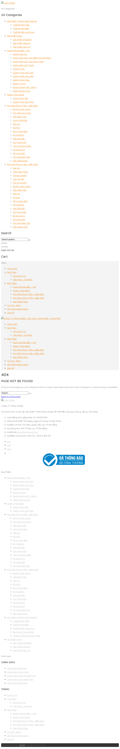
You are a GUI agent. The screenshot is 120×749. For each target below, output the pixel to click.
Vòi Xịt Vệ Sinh (19, 182)
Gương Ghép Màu (21, 80)
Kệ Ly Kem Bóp (20, 131)
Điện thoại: (14, 435)
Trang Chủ (12, 268)
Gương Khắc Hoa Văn (23, 76)
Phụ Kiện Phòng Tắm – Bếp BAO (28, 294)
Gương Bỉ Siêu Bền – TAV (24, 287)
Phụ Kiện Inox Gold (22, 113)
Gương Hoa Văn (20, 98)
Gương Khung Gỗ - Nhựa (24, 87)
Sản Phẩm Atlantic (21, 43)
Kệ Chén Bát (19, 153)
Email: (12, 432)
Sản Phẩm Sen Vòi (21, 47)
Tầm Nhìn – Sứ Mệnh (22, 279)
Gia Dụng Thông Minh (23, 632)
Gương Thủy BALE (15, 94)
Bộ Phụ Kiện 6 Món (22, 109)
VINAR (22, 745)
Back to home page (10, 396)
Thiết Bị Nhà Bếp (21, 28)
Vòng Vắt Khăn (20, 120)
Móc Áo (16, 124)
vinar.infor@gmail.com (27, 432)
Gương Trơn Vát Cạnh (23, 72)
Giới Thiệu (11, 272)
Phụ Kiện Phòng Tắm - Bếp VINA (22, 164)
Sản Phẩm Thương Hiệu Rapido (22, 21)
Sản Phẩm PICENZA (22, 39)
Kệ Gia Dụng (19, 149)
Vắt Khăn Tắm (19, 116)
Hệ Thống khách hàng (17, 309)
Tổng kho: (14, 428)
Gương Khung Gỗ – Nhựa (24, 496)
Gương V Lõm (19, 83)
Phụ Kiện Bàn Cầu (21, 157)
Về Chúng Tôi (19, 276)
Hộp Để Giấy (19, 138)
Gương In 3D (19, 69)
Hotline (4, 246)
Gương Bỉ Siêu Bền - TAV (18, 50)
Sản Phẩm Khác (14, 36)
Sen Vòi (16, 168)
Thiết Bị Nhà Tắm (21, 25)
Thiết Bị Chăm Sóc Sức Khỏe (26, 635)
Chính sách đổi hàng (17, 668)
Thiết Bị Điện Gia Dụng (23, 32)
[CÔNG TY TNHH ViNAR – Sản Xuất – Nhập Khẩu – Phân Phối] (30, 318)
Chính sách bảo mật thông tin (21, 675)
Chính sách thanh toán (18, 672)
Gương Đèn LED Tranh (23, 65)
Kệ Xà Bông (18, 135)
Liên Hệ (10, 312)
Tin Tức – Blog (14, 305)
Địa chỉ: (12, 424)
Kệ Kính (16, 127)
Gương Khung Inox (21, 91)
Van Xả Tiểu (18, 179)
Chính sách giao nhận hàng (20, 679)
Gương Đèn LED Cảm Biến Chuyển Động (32, 58)
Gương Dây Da (20, 54)
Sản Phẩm (12, 283)
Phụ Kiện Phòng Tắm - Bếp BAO (22, 105)
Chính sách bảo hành (17, 683)
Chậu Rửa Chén (20, 171)
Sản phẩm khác (20, 160)
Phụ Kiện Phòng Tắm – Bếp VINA (28, 298)
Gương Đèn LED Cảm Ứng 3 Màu (28, 61)
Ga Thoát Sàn (19, 142)
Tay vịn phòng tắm (22, 146)
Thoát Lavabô (20, 175)
